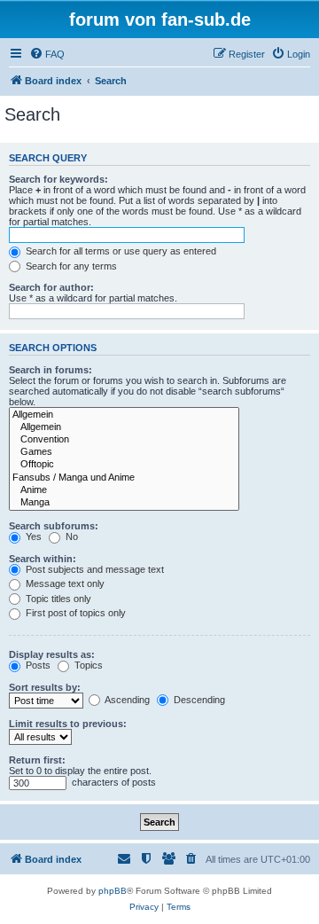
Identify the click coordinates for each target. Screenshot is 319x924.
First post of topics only (74, 612)
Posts (37, 665)
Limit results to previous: (68, 723)
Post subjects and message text (93, 569)
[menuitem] (47, 54)
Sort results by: (45, 687)
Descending (198, 699)
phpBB (112, 891)
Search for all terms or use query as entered (119, 251)
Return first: (37, 760)
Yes (32, 536)
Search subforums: (53, 526)
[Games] (124, 452)
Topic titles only (57, 598)
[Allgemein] (124, 415)
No (70, 536)
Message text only (64, 583)
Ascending (126, 699)
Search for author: (51, 287)
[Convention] (124, 440)
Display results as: (52, 654)
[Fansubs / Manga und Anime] (124, 478)
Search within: (42, 558)
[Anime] (124, 490)
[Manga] (124, 503)
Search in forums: (50, 369)
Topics (87, 665)
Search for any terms (70, 266)
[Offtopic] (124, 464)
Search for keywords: (58, 179)
